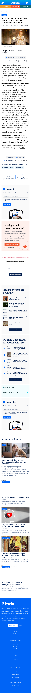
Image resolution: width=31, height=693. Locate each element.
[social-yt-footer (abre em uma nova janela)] (11, 667)
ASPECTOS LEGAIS (15, 680)
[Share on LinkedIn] (18, 61)
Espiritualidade (5, 11)
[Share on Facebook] (16, 61)
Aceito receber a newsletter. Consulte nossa (16, 200)
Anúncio (15, 655)
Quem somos (15, 677)
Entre (22, 269)
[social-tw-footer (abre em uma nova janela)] (17, 667)
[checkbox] (3, 199)
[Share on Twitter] (21, 61)
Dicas (4, 444)
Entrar (20, 625)
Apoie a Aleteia (15, 674)
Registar (6, 6)
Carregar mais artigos (15, 329)
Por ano (15, 661)
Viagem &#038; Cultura (15, 640)
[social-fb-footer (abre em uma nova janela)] (14, 667)
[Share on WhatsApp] (27, 61)
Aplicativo (15, 649)
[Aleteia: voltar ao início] (15, 2)
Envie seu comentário (15, 274)
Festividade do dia (11, 392)
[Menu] (6, 3)
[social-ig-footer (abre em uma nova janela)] (19, 667)
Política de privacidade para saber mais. (16, 200)
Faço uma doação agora (11, 244)
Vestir (15, 653)
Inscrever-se (7, 204)
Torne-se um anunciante (15, 682)
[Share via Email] (24, 61)
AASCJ (17, 25)
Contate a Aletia (15, 685)
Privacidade (15, 688)
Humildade (5, 167)
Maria (11, 167)
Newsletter (15, 646)
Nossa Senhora (19, 167)
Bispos (4, 509)
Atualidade (15, 634)
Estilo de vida (15, 636)
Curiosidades (6, 482)
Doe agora (14, 6)
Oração (24, 6)
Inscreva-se (15, 651)
